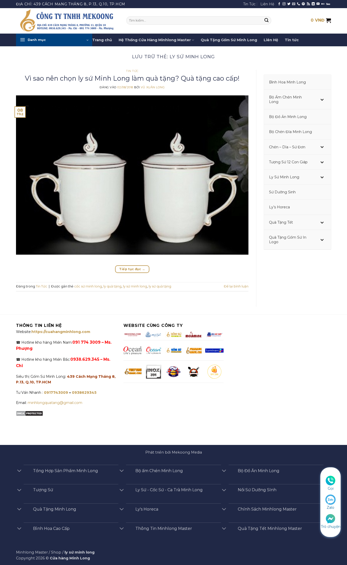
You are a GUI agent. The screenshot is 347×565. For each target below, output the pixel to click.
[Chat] (330, 518)
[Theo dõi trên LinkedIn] (313, 4)
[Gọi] (330, 480)
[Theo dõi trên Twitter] (288, 4)
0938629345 (84, 392)
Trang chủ (102, 40)
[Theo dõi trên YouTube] (318, 4)
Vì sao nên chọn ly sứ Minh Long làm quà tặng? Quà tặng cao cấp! (132, 78)
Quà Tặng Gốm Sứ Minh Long (229, 40)
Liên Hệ (267, 4)
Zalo (330, 507)
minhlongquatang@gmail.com (55, 402)
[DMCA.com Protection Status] (29, 413)
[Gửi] (266, 20)
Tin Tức (249, 4)
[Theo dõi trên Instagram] (284, 4)
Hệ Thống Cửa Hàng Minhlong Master (155, 40)
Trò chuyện (330, 526)
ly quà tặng (112, 286)
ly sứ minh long (135, 286)
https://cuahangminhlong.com (60, 331)
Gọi (331, 488)
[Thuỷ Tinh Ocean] (153, 350)
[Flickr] (322, 4)
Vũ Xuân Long (153, 87)
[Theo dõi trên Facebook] (279, 4)
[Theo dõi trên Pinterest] (303, 4)
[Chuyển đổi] (19, 471)
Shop (56, 552)
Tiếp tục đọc (132, 269)
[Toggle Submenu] (322, 99)
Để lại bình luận (236, 286)
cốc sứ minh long (88, 286)
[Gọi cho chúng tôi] (298, 4)
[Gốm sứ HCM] (173, 350)
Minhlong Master (32, 552)
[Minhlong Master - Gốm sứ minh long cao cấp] (67, 21)
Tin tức (292, 40)
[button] (54, 40)
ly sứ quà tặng (160, 286)
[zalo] (330, 499)
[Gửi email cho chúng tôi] (293, 4)
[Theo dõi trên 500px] (328, 4)
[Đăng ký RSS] (308, 4)
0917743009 (55, 392)
